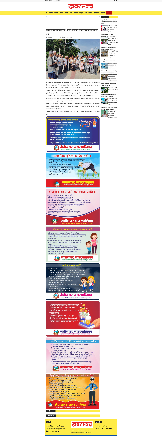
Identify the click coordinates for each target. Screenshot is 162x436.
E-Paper (109, 13)
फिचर (61, 13)
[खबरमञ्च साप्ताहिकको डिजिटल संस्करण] (81, 6)
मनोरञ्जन (76, 13)
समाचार (51, 13)
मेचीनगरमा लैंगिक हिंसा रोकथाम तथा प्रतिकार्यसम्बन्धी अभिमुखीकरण (108, 48)
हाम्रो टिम (103, 13)
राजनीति (56, 13)
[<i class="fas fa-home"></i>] (46, 13)
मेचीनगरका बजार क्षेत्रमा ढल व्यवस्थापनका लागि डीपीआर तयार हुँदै (109, 35)
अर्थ (86, 13)
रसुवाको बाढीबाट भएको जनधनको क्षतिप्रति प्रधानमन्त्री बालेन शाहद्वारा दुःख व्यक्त (109, 22)
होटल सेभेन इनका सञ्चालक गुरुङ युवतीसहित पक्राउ (108, 61)
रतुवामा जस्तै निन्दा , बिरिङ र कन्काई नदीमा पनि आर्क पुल (108, 85)
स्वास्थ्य (90, 13)
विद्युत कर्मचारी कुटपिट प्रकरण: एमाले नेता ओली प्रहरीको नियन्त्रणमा (109, 108)
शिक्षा (71, 13)
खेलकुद (81, 13)
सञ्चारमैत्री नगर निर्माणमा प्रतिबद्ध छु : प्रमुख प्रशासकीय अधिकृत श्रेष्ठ (108, 96)
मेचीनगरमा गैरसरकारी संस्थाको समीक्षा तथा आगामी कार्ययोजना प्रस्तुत (109, 72)
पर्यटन (66, 13)
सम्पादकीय (96, 13)
